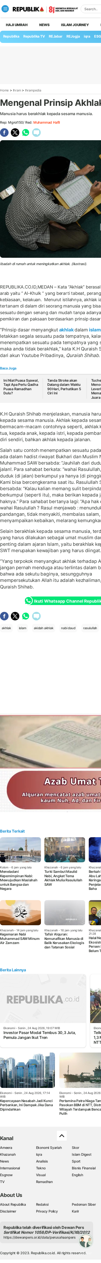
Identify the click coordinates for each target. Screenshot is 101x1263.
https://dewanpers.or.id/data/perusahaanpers (39, 1237)
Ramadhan (44, 1182)
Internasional (10, 1168)
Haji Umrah (17, 25)
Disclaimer (8, 1211)
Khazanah (7, 1154)
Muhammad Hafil (46, 122)
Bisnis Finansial (84, 1168)
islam (22, 628)
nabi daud (68, 628)
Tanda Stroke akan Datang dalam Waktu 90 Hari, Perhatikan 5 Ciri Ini (64, 386)
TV (2, 1182)
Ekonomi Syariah (49, 1147)
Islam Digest (81, 1154)
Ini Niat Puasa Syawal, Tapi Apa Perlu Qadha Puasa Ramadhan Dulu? (20, 386)
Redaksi (42, 1204)
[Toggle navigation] (5, 9)
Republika (11, 36)
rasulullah (90, 628)
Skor (75, 1147)
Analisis (42, 1161)
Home (4, 90)
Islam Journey (75, 25)
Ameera (6, 1147)
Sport (76, 1161)
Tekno (41, 1168)
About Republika (13, 1204)
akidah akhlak (43, 628)
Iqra (39, 1154)
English (77, 1175)
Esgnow (6, 1175)
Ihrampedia (33, 90)
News (44, 25)
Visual (41, 1175)
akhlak (66, 330)
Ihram (17, 90)
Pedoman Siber (84, 1204)
